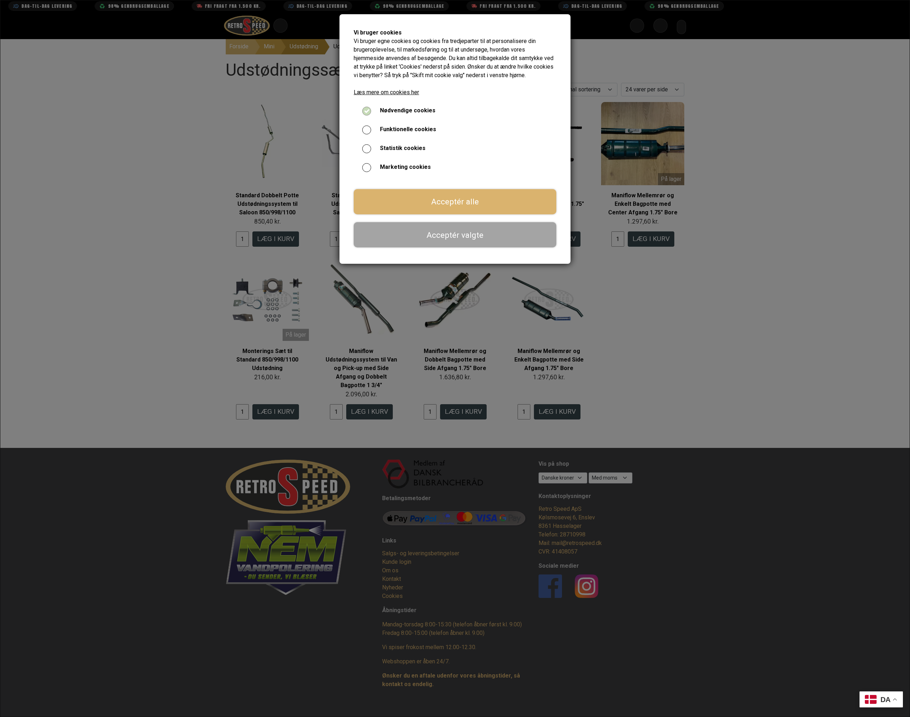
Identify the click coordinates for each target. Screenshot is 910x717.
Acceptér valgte (455, 235)
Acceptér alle (455, 201)
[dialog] (455, 358)
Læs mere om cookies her (386, 92)
